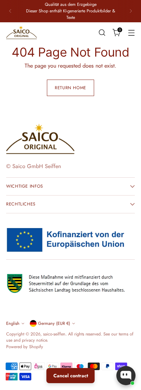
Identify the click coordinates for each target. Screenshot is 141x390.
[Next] (130, 11)
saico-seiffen (54, 334)
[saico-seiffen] (21, 32)
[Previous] (10, 11)
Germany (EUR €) (54, 323)
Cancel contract (70, 375)
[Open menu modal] (131, 32)
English (13, 323)
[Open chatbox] (126, 375)
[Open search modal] (102, 32)
